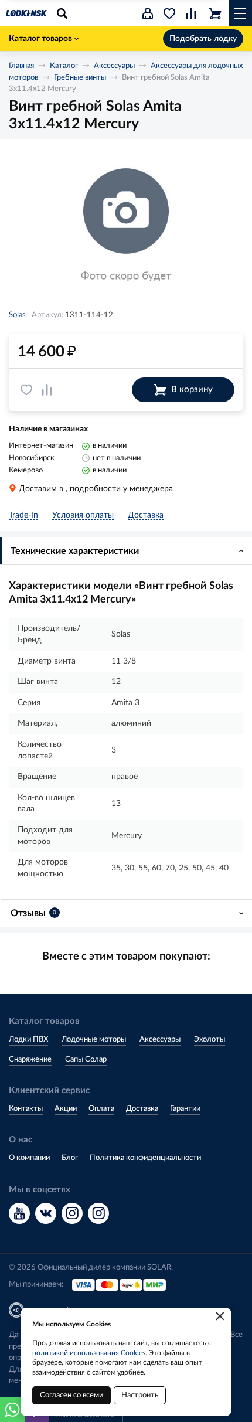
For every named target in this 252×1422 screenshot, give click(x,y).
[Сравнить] (47, 390)
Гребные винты (80, 77)
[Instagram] (72, 1213)
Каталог (64, 66)
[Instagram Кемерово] (98, 1213)
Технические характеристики (75, 551)
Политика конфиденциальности (145, 1158)
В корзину (192, 389)
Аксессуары (114, 66)
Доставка (142, 1109)
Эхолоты (209, 1039)
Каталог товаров (40, 39)
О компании (29, 1158)
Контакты (26, 1109)
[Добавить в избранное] (26, 390)
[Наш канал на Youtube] (19, 1213)
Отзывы (33, 913)
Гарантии (185, 1109)
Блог (70, 1158)
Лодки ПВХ (28, 1039)
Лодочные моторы (94, 1039)
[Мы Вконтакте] (45, 1213)
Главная (21, 66)
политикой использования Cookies (88, 1352)
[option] (126, 226)
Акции (66, 1109)
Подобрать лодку (203, 39)
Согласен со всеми (71, 1395)
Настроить (139, 1395)
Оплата (101, 1109)
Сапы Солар (86, 1059)
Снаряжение (30, 1059)
